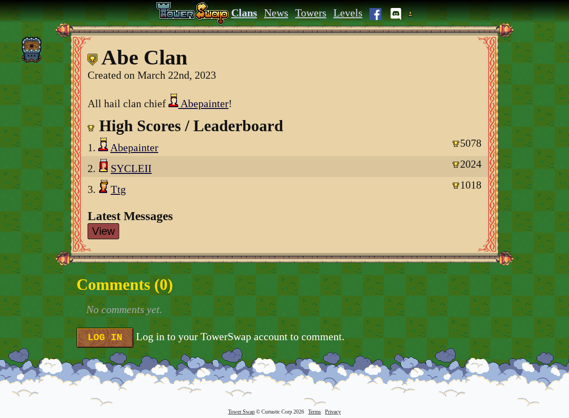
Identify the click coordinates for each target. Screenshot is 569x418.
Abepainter (203, 103)
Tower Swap (241, 412)
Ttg (118, 189)
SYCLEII (131, 168)
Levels (347, 13)
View (103, 231)
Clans (244, 13)
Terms (314, 412)
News (276, 13)
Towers (310, 13)
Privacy (333, 412)
